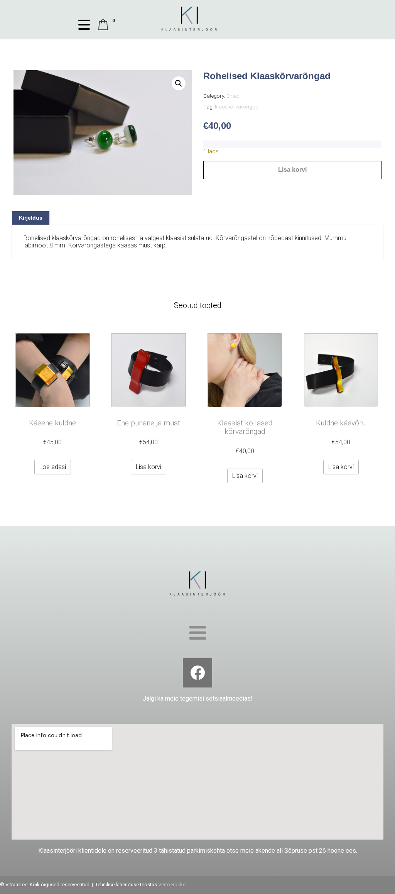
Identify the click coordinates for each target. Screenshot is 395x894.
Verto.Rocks (172, 884)
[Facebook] (197, 672)
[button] (179, 83)
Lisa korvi (292, 169)
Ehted (233, 96)
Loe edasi (52, 467)
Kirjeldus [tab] (30, 218)
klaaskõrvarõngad (236, 106)
